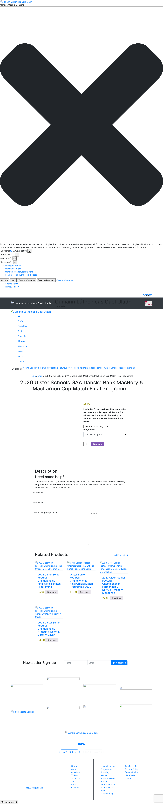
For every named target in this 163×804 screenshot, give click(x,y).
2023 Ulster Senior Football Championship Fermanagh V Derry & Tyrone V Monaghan (113, 585)
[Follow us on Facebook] (146, 295)
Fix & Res (22, 326)
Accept (4, 280)
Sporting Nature (57, 367)
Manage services (13, 268)
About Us (22, 346)
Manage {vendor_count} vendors (20, 271)
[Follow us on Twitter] (147, 295)
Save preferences (46, 280)
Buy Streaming (93, 752)
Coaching (22, 336)
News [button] (20, 321)
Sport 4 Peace (72, 367)
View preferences (26, 280)
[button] (81, 124)
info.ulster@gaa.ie (34, 787)
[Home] (84, 316)
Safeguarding (128, 367)
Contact (22, 361)
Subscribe (121, 662)
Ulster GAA (130, 775)
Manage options (13, 265)
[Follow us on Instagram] (149, 295)
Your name (38, 492)
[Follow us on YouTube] (151, 295)
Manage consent (9, 802)
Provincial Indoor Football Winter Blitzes (98, 367)
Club (20, 331)
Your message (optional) (45, 512)
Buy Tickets (69, 752)
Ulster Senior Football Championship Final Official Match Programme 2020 (81, 580)
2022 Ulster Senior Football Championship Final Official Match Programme (49, 580)
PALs (20, 356)
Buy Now (97, 444)
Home (33, 376)
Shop (20, 351)
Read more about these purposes (21, 275)
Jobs (119, 367)
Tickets (148, 304)
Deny (13, 280)
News (74, 766)
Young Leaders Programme (36, 367)
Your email (38, 502)
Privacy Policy (12, 286)
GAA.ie (128, 778)
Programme (89, 429)
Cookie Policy (11, 283)
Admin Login (131, 766)
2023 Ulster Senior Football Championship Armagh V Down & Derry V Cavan (49, 628)
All (120, 555)
